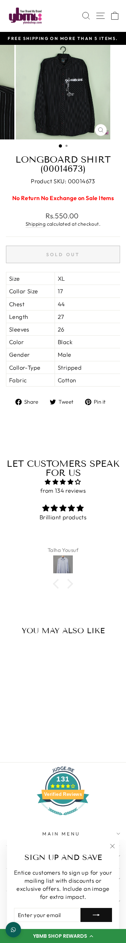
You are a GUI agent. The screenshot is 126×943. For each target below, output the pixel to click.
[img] (63, 482)
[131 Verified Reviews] (63, 818)
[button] (63, 936)
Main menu (61, 833)
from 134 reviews (63, 490)
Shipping (36, 224)
